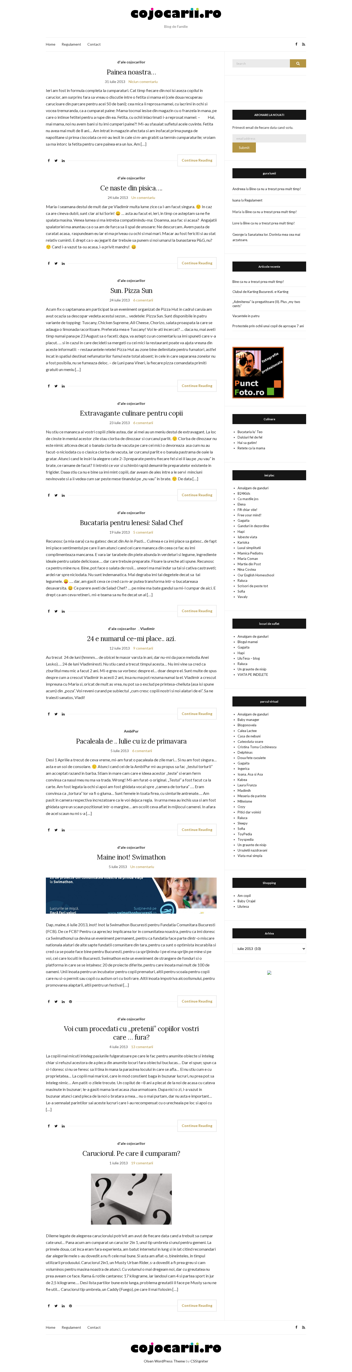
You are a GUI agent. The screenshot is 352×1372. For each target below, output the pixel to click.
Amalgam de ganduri (253, 488)
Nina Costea (247, 569)
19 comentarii (142, 1163)
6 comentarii (143, 300)
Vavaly (243, 597)
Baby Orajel (246, 901)
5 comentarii (143, 532)
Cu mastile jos (248, 499)
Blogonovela (247, 725)
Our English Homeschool (256, 575)
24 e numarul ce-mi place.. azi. (131, 638)
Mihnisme (245, 801)
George (238, 234)
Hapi (241, 531)
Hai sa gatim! (247, 443)
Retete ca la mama (251, 448)
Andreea (238, 189)
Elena (242, 504)
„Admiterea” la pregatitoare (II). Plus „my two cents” (266, 304)
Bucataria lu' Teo (250, 432)
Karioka (243, 542)
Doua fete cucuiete (252, 758)
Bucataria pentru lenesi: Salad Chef (131, 522)
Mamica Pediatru (250, 553)
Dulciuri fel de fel (250, 437)
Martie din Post (249, 564)
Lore (235, 223)
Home (50, 44)
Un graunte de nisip (252, 669)
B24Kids (244, 493)
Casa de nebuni (249, 736)
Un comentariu (143, 197)
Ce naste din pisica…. (131, 188)
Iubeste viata (247, 537)
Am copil (244, 896)
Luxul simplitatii (249, 548)
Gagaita (243, 520)
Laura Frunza (247, 785)
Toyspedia (246, 839)
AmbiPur (131, 731)
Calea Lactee (247, 731)
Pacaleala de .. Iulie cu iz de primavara (131, 741)
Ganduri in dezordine (253, 526)
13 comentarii (142, 1047)
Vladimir (147, 628)
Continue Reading (197, 160)
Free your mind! (250, 515)
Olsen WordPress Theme (164, 1361)
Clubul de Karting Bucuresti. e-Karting (260, 292)
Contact (94, 44)
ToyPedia (245, 834)
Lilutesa (243, 906)
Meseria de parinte (252, 796)
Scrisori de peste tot (253, 586)
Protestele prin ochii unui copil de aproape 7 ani (268, 326)
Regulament (71, 44)
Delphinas (245, 752)
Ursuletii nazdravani (252, 850)
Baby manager (248, 720)
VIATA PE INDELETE (253, 674)
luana (236, 200)
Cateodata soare (250, 741)
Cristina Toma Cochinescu (257, 747)
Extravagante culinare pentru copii (131, 413)
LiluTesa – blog (249, 658)
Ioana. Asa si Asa (250, 774)
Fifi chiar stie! (247, 510)
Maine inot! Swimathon (131, 857)
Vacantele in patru (245, 316)
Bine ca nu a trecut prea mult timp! (275, 189)
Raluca (242, 580)
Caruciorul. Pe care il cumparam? (131, 1153)
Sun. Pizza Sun (131, 290)
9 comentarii (143, 648)
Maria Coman (248, 559)
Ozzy (241, 807)
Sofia (241, 591)
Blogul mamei (248, 642)
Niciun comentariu (143, 81)
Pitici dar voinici (249, 812)
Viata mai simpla (250, 856)
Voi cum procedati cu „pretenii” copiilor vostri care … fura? (131, 1032)
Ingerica (243, 769)
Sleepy (243, 823)
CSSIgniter (199, 1361)
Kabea (242, 780)
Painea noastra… (131, 72)
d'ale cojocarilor (131, 62)
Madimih (244, 790)
